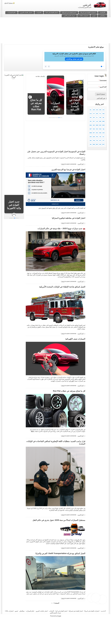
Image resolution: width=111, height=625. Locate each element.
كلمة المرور (103, 87)
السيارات (34, 273)
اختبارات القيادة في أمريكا (91, 611)
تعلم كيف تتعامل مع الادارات (74, 59)
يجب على (60, 208)
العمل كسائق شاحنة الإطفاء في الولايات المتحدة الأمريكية (74, 100)
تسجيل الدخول (8, 3)
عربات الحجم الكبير (55, 613)
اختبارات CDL (9, 611)
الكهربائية (71, 381)
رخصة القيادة (39, 158)
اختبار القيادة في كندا (61, 611)
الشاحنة (65, 327)
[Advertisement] (55, 30)
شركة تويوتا (56, 273)
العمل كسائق (78, 325)
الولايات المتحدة (36, 592)
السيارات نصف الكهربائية (55, 106)
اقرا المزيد (81, 164)
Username (103, 80)
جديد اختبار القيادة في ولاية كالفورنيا (14, 204)
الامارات (51, 611)
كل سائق (54, 208)
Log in (63, 164)
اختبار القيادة (79, 158)
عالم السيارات (30, 611)
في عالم (82, 429)
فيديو (16, 611)
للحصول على (47, 158)
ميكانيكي (21, 611)
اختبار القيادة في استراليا (75, 611)
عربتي (87, 4)
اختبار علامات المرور (42, 611)
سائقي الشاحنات (77, 510)
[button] (61, 117)
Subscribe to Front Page (84, 606)
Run (32, 431)
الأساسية (103, 611)
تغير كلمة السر (101, 98)
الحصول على (42, 208)
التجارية (70, 510)
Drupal (59, 616)
